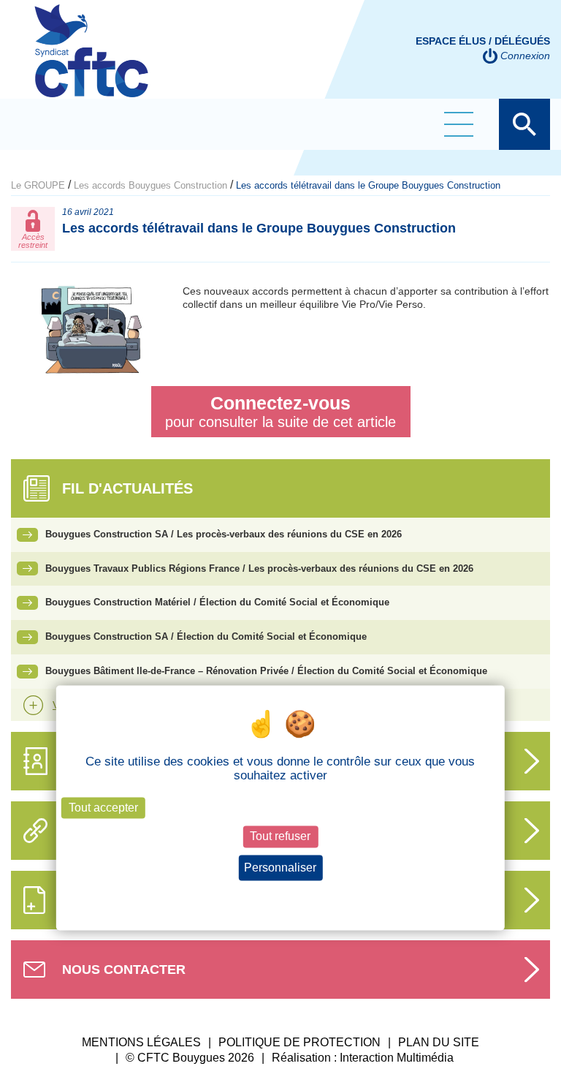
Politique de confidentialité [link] (280, 894)
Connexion (525, 55)
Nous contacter (124, 969)
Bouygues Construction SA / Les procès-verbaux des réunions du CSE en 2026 (223, 534)
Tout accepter (103, 808)
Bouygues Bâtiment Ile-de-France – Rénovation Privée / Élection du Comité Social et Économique (266, 670)
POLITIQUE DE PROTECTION (299, 1042)
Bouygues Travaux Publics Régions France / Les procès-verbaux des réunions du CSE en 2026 (259, 568)
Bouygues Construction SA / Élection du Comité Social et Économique (206, 636)
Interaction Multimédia (397, 1057)
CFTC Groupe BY (91, 60)
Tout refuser (280, 837)
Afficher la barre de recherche (524, 124)
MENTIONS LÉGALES (141, 1042)
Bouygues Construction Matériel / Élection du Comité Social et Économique (217, 602)
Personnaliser (280, 867)
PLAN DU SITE (438, 1042)
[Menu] (458, 124)
